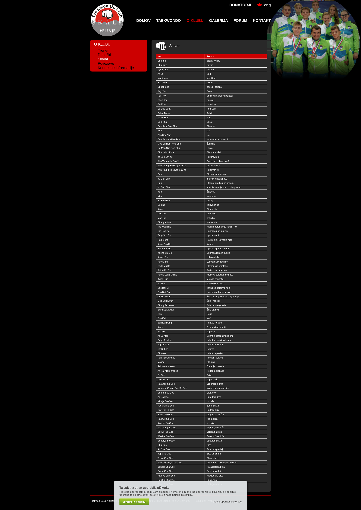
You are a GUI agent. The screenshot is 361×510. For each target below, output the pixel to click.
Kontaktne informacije (116, 68)
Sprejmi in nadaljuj (134, 501)
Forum (240, 20)
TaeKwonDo (168, 20)
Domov (143, 20)
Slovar (103, 59)
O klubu (195, 20)
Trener (103, 50)
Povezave (106, 63)
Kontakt (262, 20)
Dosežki (104, 55)
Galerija (218, 20)
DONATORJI (240, 5)
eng (267, 5)
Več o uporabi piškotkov (227, 501)
